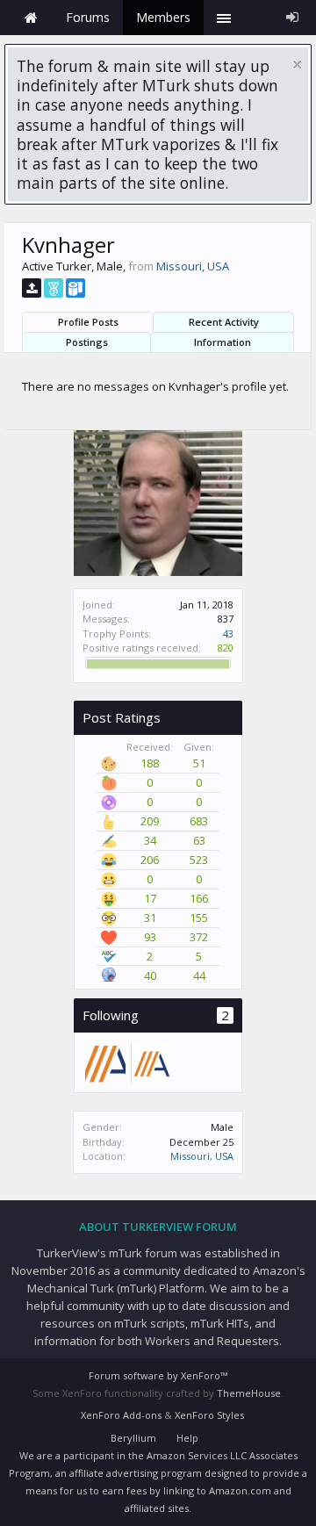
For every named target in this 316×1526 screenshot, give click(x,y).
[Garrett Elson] (150, 1062)
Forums (88, 17)
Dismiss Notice (297, 64)
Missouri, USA (201, 1155)
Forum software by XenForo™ (158, 1375)
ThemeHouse (249, 1393)
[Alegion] (104, 1062)
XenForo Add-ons (121, 1415)
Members (163, 17)
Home (31, 17)
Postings (87, 342)
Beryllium (133, 1437)
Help (187, 1437)
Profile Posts (88, 321)
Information (222, 342)
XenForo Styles (209, 1415)
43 (228, 633)
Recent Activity (224, 321)
